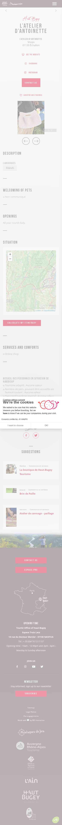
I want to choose (15, 425)
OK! (46, 425)
